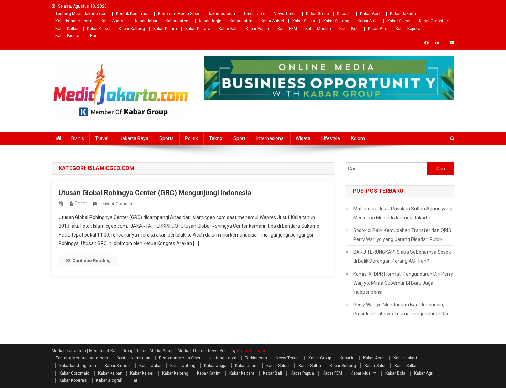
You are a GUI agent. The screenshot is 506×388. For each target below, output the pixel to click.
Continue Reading (91, 260)
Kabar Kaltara (197, 28)
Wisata (303, 138)
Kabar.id (344, 13)
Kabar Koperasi (410, 28)
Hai (93, 35)
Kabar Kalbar (67, 28)
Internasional (270, 138)
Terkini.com (254, 13)
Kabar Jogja (210, 21)
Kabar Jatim (241, 21)
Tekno (215, 138)
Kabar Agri (377, 28)
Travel (101, 138)
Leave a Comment (117, 203)
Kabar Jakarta (403, 13)
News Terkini (286, 13)
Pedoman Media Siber (178, 13)
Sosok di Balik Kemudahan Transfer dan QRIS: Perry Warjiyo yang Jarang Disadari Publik (402, 235)
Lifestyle (330, 138)
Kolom (358, 138)
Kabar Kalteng (132, 28)
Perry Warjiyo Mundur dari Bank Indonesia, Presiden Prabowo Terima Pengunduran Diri (400, 309)
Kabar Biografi (68, 35)
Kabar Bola (349, 28)
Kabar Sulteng (336, 21)
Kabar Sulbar (399, 21)
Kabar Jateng (178, 21)
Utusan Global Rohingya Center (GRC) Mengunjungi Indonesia (155, 193)
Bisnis (77, 138)
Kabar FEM (287, 28)
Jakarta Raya (133, 138)
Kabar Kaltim (165, 28)
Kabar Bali (228, 28)
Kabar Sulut (368, 21)
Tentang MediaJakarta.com (81, 13)
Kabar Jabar (146, 21)
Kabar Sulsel (272, 21)
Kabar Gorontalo (434, 21)
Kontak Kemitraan (133, 13)
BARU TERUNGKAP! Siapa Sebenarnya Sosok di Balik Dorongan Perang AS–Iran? (402, 256)
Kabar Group (317, 13)
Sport (239, 138)
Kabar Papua (257, 28)
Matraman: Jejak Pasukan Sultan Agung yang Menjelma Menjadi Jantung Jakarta (402, 213)
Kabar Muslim (318, 28)
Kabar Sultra (303, 21)
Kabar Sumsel (114, 21)
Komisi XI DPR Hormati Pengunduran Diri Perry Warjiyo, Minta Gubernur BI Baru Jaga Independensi (403, 283)
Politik (191, 138)
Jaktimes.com (221, 13)
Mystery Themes (253, 350)
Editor (81, 203)
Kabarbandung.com (73, 21)
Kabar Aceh (371, 13)
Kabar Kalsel (98, 28)
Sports (166, 138)
